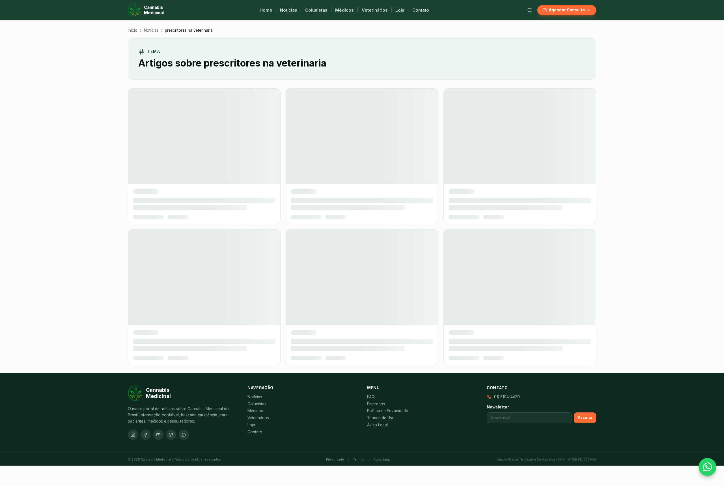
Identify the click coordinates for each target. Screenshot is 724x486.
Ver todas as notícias (362, 139)
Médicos (344, 10)
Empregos (376, 205)
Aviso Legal (377, 226)
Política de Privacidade (387, 212)
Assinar (585, 219)
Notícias (288, 10)
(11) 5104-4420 (507, 198)
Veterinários (375, 10)
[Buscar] (530, 10)
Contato (420, 10)
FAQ (371, 198)
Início (132, 30)
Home (266, 10)
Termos (359, 261)
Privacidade (335, 261)
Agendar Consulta (567, 10)
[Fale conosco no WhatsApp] (707, 467)
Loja (399, 10)
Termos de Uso (381, 219)
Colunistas (316, 10)
